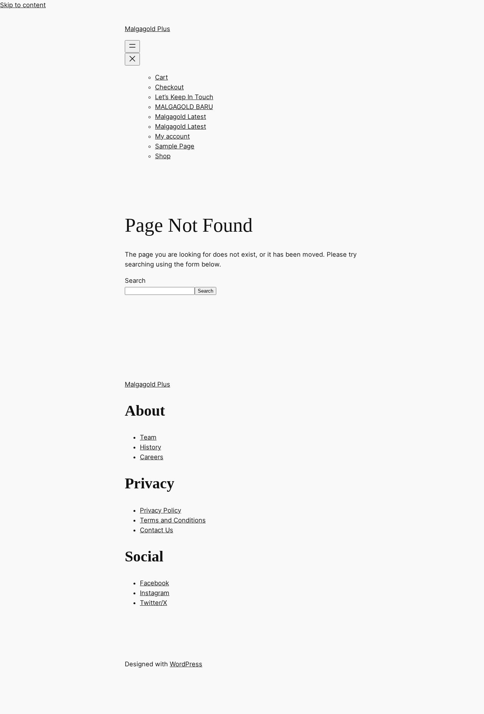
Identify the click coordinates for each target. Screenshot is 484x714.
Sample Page (174, 146)
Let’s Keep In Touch (184, 97)
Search (135, 280)
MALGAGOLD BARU (184, 107)
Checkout (169, 87)
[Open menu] (132, 46)
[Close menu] (132, 59)
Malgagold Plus (147, 29)
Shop (163, 156)
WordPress (186, 664)
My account (172, 136)
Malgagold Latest (180, 116)
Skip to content (23, 5)
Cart (161, 77)
